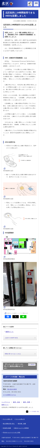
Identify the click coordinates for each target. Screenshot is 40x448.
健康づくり (5, 404)
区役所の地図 (7, 428)
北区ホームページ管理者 (21, 428)
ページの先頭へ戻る (34, 411)
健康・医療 (26, 402)
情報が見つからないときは (13, 353)
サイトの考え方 (20, 419)
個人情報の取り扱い (9, 423)
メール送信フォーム (9, 394)
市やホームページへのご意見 (11, 432)
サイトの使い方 (7, 419)
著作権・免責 (22, 423)
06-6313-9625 (12, 389)
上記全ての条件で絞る (11, 337)
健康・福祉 (16, 402)
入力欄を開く (32, 364)
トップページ (6, 402)
